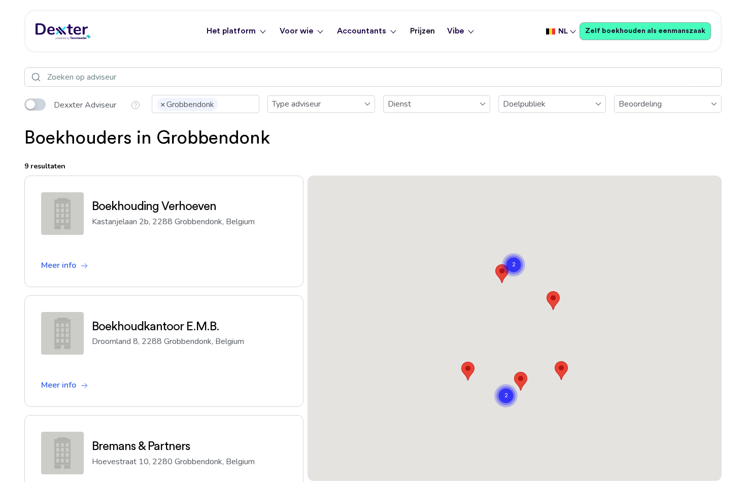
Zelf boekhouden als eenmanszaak (645, 30)
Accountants (361, 31)
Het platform (231, 31)
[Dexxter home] (63, 31)
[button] (561, 370)
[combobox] (205, 104)
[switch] (35, 104)
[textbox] (223, 103)
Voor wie (296, 31)
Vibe (455, 31)
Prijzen (422, 31)
